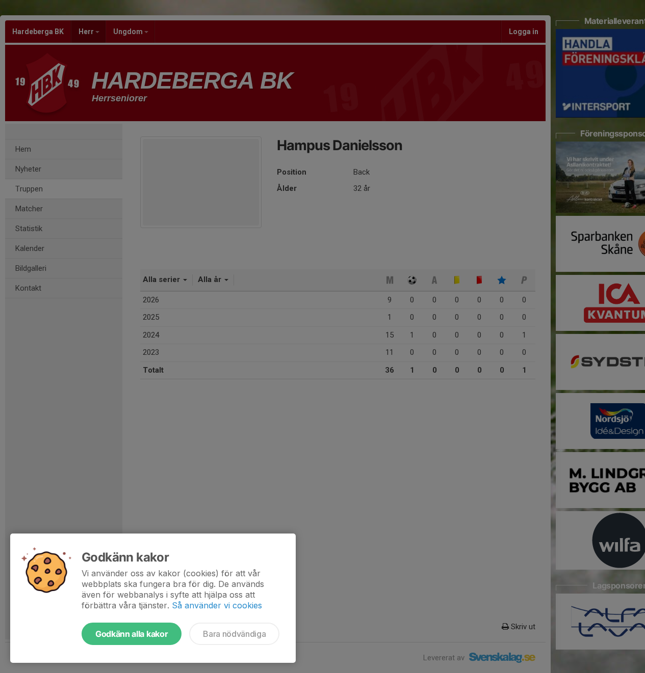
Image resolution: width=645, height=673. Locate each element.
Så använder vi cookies (217, 605)
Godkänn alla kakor (131, 634)
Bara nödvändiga (234, 634)
